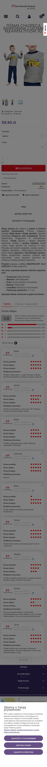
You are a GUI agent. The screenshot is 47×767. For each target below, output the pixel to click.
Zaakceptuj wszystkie (23, 752)
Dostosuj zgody (23, 745)
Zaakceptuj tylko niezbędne (23, 738)
